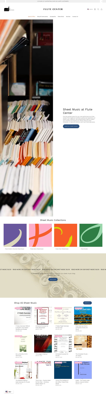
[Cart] (101, 9)
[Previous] (4, 1)
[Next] (101, 1)
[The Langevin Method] (43, 344)
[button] (31, 16)
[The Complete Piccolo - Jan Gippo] (83, 344)
